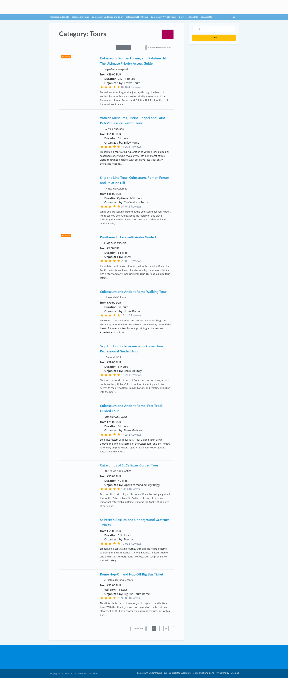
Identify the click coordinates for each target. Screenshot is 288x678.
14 (166, 628)
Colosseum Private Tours (163, 16)
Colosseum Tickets (59, 16)
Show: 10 (137, 628)
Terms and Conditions (203, 672)
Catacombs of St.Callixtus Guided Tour (129, 465)
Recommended (159, 47)
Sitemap (235, 672)
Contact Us (206, 16)
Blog (181, 16)
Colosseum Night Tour (137, 16)
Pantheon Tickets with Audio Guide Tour (131, 237)
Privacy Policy (222, 672)
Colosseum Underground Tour (107, 16)
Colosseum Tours (80, 16)
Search (214, 37)
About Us (193, 16)
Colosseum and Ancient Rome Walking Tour (133, 291)
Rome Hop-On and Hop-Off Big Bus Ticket (131, 574)
